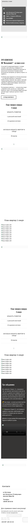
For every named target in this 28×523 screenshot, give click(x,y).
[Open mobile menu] (26, 1)
